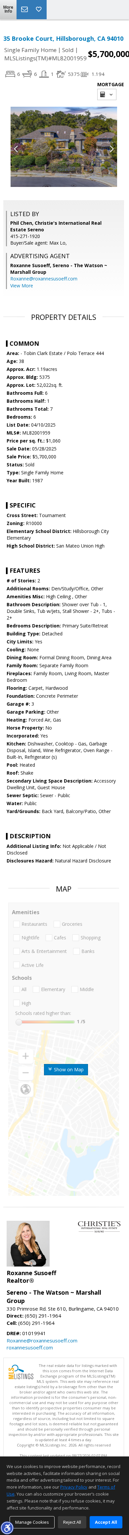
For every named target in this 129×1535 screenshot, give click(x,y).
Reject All (72, 1522)
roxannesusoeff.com (30, 1347)
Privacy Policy (73, 1487)
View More (21, 285)
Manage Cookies (32, 1522)
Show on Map (68, 1069)
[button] (7, 1528)
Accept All (106, 1522)
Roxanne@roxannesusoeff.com (43, 278)
